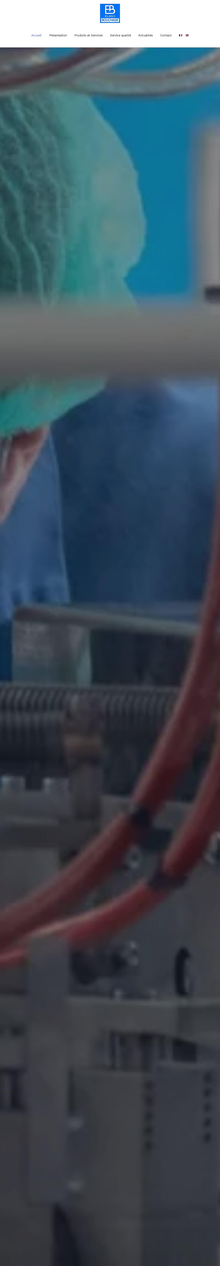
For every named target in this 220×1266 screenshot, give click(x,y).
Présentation (58, 35)
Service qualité (120, 35)
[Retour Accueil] (110, 13)
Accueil (36, 35)
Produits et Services (88, 35)
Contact (166, 35)
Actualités (145, 35)
